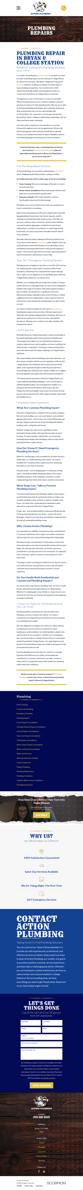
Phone (24, 1028)
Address (24, 1036)
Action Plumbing (44, 75)
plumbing (20, 85)
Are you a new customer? (30, 1043)
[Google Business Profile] (44, 1171)
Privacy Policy (41, 1156)
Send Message (41, 1085)
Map (41, 1132)
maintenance (42, 242)
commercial (58, 171)
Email (44, 1028)
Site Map (41, 1161)
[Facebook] (39, 1171)
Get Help (41, 815)
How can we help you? (29, 1050)
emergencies (57, 309)
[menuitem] (41, 704)
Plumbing (41, 1147)
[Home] (41, 8)
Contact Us (41, 1152)
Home (41, 1143)
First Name (25, 1021)
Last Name (46, 1021)
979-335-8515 (41, 1117)
